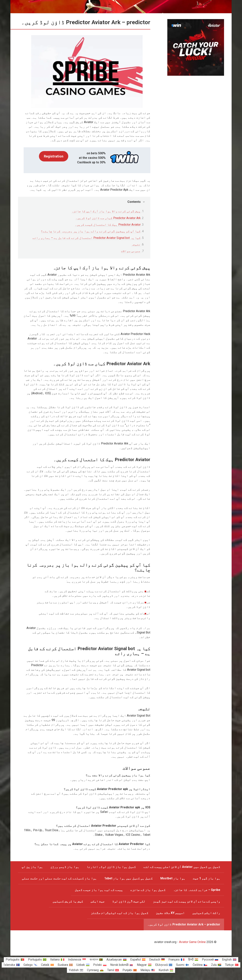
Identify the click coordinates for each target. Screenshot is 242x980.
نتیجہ (136, 244)
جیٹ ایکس (98, 901)
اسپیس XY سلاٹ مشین (170, 913)
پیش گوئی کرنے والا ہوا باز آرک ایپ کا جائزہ (106, 211)
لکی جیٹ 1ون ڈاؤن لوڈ (128, 901)
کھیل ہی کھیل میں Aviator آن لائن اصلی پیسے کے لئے (181, 867)
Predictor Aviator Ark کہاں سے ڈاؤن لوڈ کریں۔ (108, 218)
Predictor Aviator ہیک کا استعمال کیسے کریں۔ (108, 224)
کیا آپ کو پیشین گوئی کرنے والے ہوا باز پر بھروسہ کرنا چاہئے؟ (91, 231)
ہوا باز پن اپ (32, 867)
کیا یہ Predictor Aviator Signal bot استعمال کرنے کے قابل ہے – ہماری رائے (87, 238)
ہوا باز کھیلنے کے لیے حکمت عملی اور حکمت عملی (59, 878)
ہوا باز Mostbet (172, 878)
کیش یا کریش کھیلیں (68, 901)
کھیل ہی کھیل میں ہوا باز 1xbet (128, 878)
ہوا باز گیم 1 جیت (206, 878)
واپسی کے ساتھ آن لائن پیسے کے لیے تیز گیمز (186, 901)
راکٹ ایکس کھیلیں (206, 913)
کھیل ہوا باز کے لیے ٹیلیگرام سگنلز (119, 913)
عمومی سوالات (131, 251)
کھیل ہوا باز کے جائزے (148, 890)
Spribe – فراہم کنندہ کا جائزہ (196, 890)
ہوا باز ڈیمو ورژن (64, 867)
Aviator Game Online (192, 942)
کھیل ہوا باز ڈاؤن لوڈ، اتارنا (111, 867)
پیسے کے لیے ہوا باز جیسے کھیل (99, 890)
